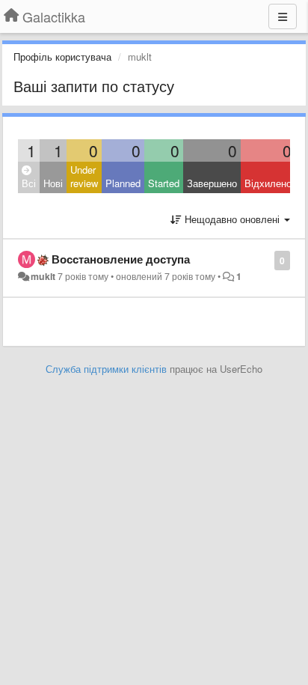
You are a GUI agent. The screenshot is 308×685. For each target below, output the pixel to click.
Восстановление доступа (121, 259)
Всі (29, 183)
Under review (84, 176)
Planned (123, 183)
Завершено (212, 183)
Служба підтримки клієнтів (106, 369)
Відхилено (268, 183)
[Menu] (282, 16)
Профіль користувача (62, 56)
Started (163, 183)
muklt (43, 276)
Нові (53, 183)
